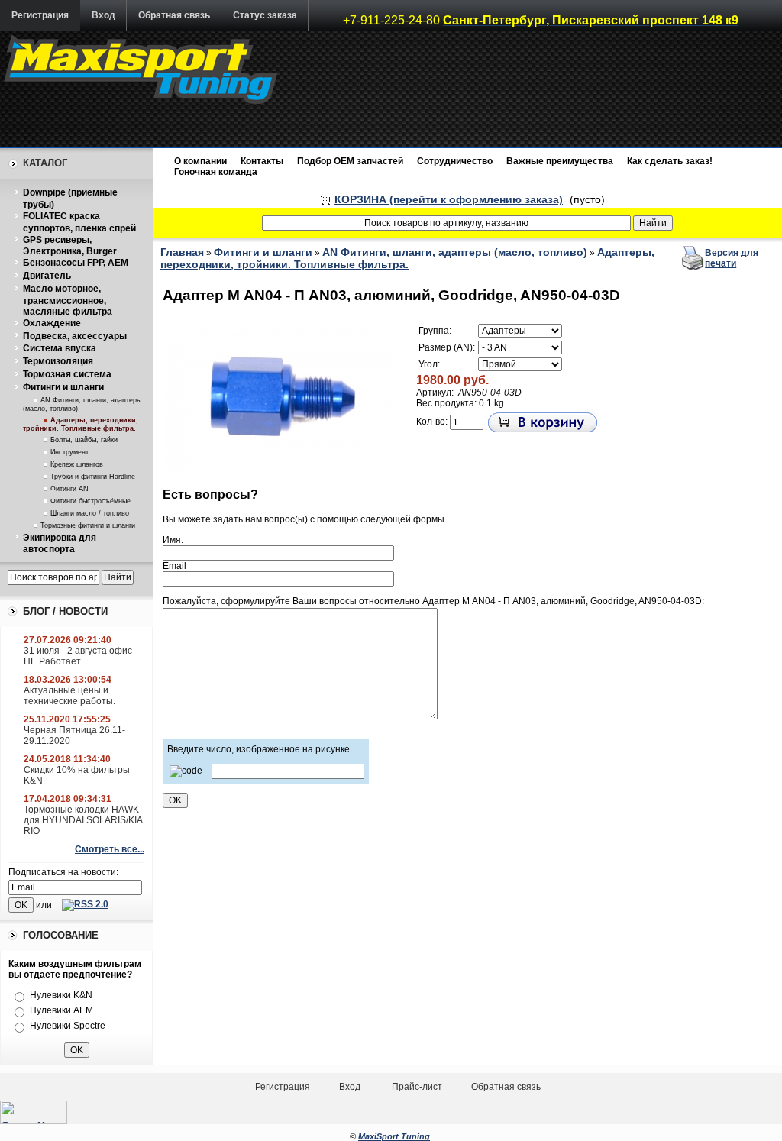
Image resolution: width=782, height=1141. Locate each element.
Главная (182, 252)
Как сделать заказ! (670, 161)
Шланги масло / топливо (89, 513)
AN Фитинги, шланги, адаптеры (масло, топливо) (454, 252)
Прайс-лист (417, 1086)
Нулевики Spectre (67, 1025)
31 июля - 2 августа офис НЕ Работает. (78, 656)
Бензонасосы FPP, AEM (75, 262)
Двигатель (47, 275)
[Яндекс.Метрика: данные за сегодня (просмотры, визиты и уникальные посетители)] (33, 1112)
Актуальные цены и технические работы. (69, 695)
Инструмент (69, 452)
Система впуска (59, 348)
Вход (103, 15)
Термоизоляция (58, 361)
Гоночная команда (215, 171)
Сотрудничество (455, 161)
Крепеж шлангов (76, 464)
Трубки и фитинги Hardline (92, 476)
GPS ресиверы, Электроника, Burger (70, 245)
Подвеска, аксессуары (75, 336)
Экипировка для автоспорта (59, 543)
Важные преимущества (559, 161)
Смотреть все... (109, 849)
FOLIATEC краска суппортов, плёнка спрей (79, 222)
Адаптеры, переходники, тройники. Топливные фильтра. (80, 424)
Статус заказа (265, 15)
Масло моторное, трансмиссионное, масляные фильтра (67, 300)
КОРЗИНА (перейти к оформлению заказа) (448, 199)
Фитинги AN (69, 489)
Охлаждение (52, 323)
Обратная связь (174, 15)
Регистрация (40, 15)
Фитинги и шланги (63, 387)
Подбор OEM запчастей (350, 161)
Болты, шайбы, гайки (84, 440)
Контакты (262, 161)
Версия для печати (731, 258)
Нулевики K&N (61, 995)
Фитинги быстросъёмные (90, 501)
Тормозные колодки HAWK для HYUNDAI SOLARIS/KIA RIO (83, 820)
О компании (200, 161)
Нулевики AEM (61, 1010)
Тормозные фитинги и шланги (87, 525)
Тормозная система (67, 374)
